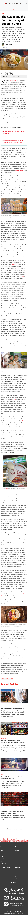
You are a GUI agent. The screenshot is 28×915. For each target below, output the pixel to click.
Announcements (4, 871)
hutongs (14, 399)
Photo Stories (4, 863)
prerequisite (20, 543)
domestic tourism (19, 170)
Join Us (16, 874)
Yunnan (23, 426)
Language (3, 856)
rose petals (15, 436)
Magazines (17, 850)
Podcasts (17, 854)
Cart (14, 10)
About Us (17, 871)
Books (16, 852)
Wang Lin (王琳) (8, 44)
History (2, 858)
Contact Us (17, 878)
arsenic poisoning (9, 311)
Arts (1, 859)
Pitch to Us (17, 876)
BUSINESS (3, 738)
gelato (22, 276)
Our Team (17, 873)
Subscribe (14, 7)
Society (2, 850)
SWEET (11, 678)
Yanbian (22, 420)
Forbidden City (12, 80)
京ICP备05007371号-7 (19, 913)
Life (1, 852)
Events (2, 873)
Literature (3, 861)
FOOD (3, 13)
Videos (16, 856)
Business (3, 854)
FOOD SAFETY (5, 678)
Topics (2, 847)
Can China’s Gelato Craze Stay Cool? (11, 708)
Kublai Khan (14, 264)
